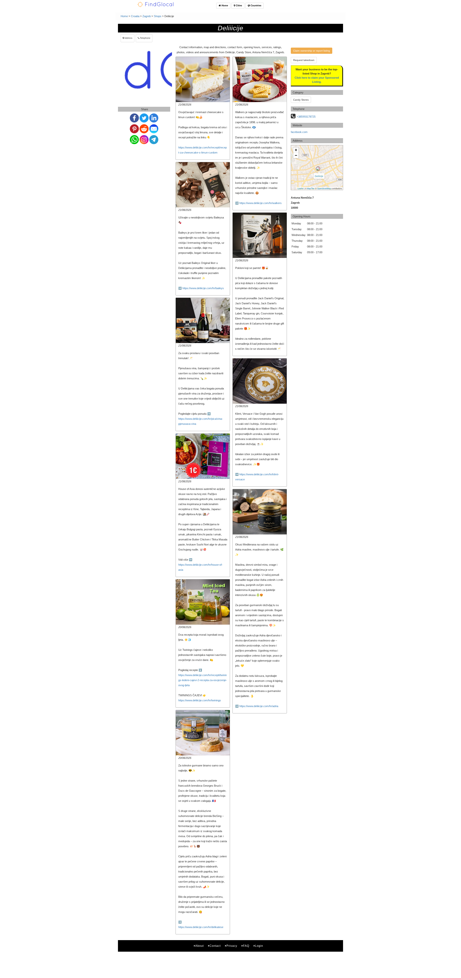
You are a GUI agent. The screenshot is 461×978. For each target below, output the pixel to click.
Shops (157, 16)
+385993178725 (306, 116)
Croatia (135, 16)
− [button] (296, 155)
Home (224, 5)
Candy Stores (301, 99)
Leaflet (300, 188)
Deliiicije (319, 175)
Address (128, 38)
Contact (215, 945)
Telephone (144, 38)
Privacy (231, 945)
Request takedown (303, 60)
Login (259, 945)
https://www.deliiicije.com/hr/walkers (260, 203)
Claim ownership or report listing (311, 50)
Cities (238, 5)
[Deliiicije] (318, 168)
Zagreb (146, 16)
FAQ (246, 945)
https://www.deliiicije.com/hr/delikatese (200, 927)
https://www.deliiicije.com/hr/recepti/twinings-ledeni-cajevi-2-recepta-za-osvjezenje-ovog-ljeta (202, 680)
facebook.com (299, 131)
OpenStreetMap (324, 188)
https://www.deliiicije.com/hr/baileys (203, 288)
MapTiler (311, 188)
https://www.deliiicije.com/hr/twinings (199, 700)
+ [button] (296, 150)
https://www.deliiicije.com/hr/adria (258, 706)
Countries (255, 5)
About (199, 945)
